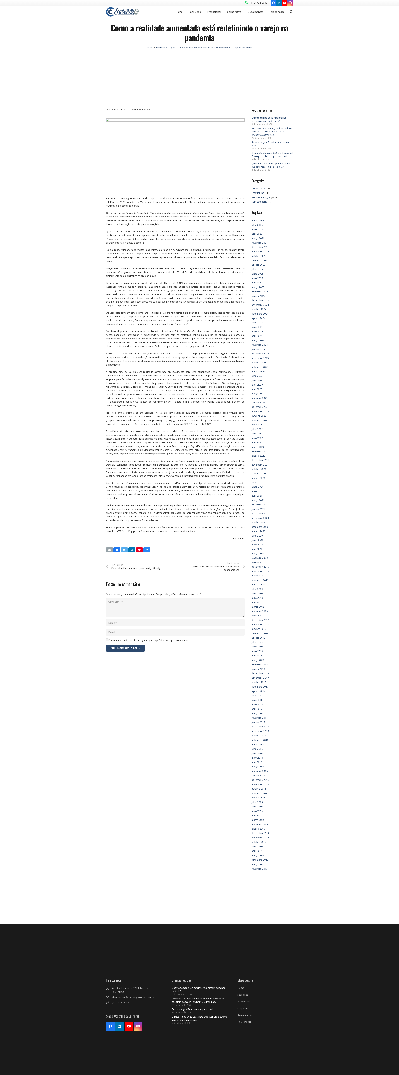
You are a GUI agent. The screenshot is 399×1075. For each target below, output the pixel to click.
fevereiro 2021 (260, 504)
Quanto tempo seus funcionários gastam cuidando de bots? (269, 119)
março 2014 (258, 855)
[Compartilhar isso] (116, 549)
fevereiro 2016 (260, 770)
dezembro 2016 (260, 726)
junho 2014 (258, 846)
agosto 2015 (258, 797)
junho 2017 (258, 699)
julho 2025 (257, 269)
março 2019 (258, 606)
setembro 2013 (260, 859)
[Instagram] (290, 3)
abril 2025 (257, 282)
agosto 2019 (258, 584)
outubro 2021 (259, 469)
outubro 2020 (259, 522)
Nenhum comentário (140, 109)
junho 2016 (258, 753)
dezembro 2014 (260, 833)
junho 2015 (258, 806)
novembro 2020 (260, 517)
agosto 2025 (258, 264)
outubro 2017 (259, 682)
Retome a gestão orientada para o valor (193, 1009)
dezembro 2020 (260, 513)
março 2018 (258, 660)
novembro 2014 (260, 837)
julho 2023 (257, 375)
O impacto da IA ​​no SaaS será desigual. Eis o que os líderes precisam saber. (272, 154)
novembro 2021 (260, 464)
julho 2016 (257, 748)
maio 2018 (257, 651)
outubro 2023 (259, 362)
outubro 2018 (259, 628)
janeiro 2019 (258, 615)
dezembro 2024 (260, 300)
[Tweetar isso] (124, 549)
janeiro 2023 (258, 402)
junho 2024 (258, 326)
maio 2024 (257, 331)
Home (240, 987)
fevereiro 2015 (260, 824)
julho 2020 (257, 535)
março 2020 (258, 553)
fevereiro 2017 (260, 717)
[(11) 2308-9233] (109, 1002)
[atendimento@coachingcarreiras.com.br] (109, 997)
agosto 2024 (258, 318)
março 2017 (258, 713)
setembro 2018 (260, 633)
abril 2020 (257, 548)
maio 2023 (257, 384)
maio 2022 (257, 438)
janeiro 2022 (258, 455)
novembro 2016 (260, 731)
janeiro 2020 (258, 562)
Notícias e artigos (261, 197)
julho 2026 (257, 224)
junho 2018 (258, 646)
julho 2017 (257, 695)
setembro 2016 (260, 739)
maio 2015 (257, 810)
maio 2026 (257, 229)
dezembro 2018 (260, 619)
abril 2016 (257, 762)
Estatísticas (258, 192)
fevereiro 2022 (260, 451)
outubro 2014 (259, 841)
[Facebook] (273, 3)
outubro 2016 (259, 735)
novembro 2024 (260, 304)
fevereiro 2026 (260, 242)
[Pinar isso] (139, 549)
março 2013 (258, 864)
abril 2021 (257, 495)
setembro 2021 (260, 473)
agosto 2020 (258, 531)
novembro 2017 (260, 677)
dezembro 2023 (260, 353)
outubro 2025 (259, 255)
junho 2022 (258, 433)
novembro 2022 (260, 411)
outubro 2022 (259, 415)
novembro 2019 (260, 571)
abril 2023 (257, 389)
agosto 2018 (258, 637)
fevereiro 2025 (260, 291)
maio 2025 (257, 278)
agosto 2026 (258, 220)
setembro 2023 (260, 366)
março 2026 (258, 238)
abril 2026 (257, 233)
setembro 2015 (260, 793)
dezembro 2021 (260, 460)
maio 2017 (257, 704)
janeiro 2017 (258, 722)
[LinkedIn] (279, 3)
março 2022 (258, 446)
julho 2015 (257, 802)
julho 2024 (257, 322)
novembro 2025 (260, 251)
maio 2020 (257, 544)
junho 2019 (258, 593)
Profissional (243, 1001)
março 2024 (258, 340)
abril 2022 (257, 442)
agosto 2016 (258, 744)
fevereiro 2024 (260, 344)
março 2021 (258, 500)
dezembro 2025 (260, 246)
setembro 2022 (260, 420)
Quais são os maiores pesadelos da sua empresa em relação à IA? (271, 165)
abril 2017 (257, 708)
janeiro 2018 (258, 668)
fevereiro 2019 (260, 611)
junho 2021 (258, 486)
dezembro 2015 (260, 779)
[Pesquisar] (291, 12)
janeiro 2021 (258, 509)
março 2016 (258, 766)
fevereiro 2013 (260, 868)
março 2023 (258, 393)
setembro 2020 (260, 526)
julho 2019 (257, 588)
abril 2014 (257, 850)
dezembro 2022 (260, 406)
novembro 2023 (260, 358)
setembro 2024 (260, 313)
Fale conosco (244, 1021)
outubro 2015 (259, 788)
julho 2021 (257, 482)
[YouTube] (284, 3)
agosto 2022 (258, 424)
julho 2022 (257, 429)
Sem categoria (259, 201)
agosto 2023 (258, 371)
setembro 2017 (260, 686)
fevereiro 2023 (260, 397)
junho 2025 (258, 273)
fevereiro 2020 (260, 557)
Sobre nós (242, 994)
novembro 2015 (260, 784)
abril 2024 (257, 335)
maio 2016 (257, 757)
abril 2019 (257, 602)
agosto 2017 (258, 691)
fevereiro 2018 (260, 664)
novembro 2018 (260, 624)
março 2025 (258, 287)
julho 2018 (257, 642)
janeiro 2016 (258, 775)
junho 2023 (258, 380)
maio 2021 (257, 491)
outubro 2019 (259, 575)
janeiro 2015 (258, 828)
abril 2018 (257, 655)
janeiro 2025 (258, 295)
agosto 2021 (258, 477)
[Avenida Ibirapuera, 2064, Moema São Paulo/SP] (109, 990)
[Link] (122, 12)
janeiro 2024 (258, 349)
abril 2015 (257, 815)
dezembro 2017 (260, 673)
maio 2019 (257, 597)
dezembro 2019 (260, 566)
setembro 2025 (260, 260)
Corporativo (243, 1008)
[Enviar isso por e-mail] (109, 549)
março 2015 (258, 819)
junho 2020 (258, 540)
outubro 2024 (259, 309)
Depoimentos (259, 188)
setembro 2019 (260, 580)
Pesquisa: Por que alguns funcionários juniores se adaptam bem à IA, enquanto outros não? (272, 131)
